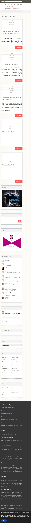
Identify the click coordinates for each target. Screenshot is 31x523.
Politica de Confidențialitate (6, 413)
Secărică (2, 480)
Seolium (9, 459)
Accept (4, 520)
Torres (13, 390)
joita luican (7, 276)
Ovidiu (13, 387)
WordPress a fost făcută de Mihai (10, 419)
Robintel (11, 7)
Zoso (3, 394)
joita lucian (7, 279)
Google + (8, 4)
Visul (6, 261)
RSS (21, 4)
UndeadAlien (7, 292)
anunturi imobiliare (14, 458)
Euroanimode (13, 456)
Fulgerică (14, 366)
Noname (6, 263)
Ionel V (6, 260)
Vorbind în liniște (15, 374)
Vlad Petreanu (15, 392)
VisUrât (3, 392)
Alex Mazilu (4, 357)
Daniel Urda (14, 361)
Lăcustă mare (8, 298)
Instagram (17, 4)
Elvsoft (7, 456)
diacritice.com (4, 486)
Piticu (3, 390)
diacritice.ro (13, 481)
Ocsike (3, 370)
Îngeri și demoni (5, 368)
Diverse (11, 92)
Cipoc (13, 359)
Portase (4, 372)
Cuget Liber (4, 361)
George (6, 297)
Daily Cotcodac (5, 387)
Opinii (12, 26)
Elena (6, 271)
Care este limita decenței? (10, 268)
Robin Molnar (7, 283)
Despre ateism (8, 265)
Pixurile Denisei (15, 370)
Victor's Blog (5, 374)
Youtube (11, 4)
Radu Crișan (14, 372)
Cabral (3, 359)
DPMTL (13, 364)
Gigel (6, 267)
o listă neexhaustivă (5, 434)
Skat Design (19, 425)
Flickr (14, 4)
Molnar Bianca (15, 368)
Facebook (2, 4)
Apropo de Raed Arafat (10, 64)
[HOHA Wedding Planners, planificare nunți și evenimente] (12, 248)
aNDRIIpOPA (15, 357)
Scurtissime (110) (8, 165)
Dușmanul (4, 366)
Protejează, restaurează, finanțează (12, 281)
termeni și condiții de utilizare (14, 449)
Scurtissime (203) (9, 132)
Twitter (5, 4)
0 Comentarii (11, 61)
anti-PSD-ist (11, 407)
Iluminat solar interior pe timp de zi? (12, 277)
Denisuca (4, 364)
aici (21, 440)
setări (6, 517)
